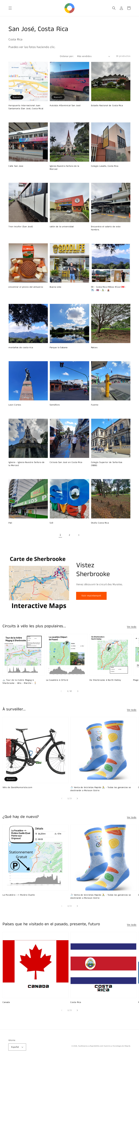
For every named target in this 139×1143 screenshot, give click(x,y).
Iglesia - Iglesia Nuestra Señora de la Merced (26, 464)
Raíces (94, 347)
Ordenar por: (67, 56)
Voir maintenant (91, 595)
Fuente (94, 404)
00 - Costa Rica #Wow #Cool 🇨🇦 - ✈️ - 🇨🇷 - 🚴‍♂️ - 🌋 (108, 289)
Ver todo (131, 626)
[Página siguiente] (78, 535)
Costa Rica (75, 1002)
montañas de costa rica (20, 347)
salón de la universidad (62, 226)
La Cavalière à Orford (57, 680)
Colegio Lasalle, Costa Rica (104, 166)
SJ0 (51, 523)
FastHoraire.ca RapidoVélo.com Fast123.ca (95, 1046)
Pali (10, 523)
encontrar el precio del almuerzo (25, 287)
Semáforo (55, 404)
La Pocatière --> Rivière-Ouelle (19, 895)
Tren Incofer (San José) (20, 226)
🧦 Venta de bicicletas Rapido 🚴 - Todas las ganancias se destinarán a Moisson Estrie (100, 789)
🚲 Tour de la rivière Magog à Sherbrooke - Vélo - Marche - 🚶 (20, 682)
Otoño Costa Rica (100, 523)
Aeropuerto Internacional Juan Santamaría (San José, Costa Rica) (25, 107)
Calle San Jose (15, 166)
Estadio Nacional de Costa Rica (107, 105)
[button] (10, 8)
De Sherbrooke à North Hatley (105, 680)
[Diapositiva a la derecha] (77, 691)
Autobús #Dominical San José (65, 105)
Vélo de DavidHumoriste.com (17, 787)
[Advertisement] (69, 1101)
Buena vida (55, 287)
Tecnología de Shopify (122, 1046)
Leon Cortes (14, 404)
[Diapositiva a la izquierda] (61, 691)
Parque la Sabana (58, 347)
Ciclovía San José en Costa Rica (66, 462)
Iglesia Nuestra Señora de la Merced (64, 168)
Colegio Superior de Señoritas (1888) (106, 464)
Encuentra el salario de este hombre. (106, 228)
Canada (6, 1002)
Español (15, 1046)
